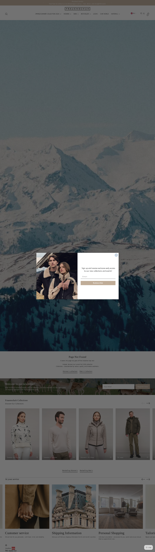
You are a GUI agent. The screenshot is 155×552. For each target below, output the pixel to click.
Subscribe (98, 283)
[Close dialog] (116, 255)
